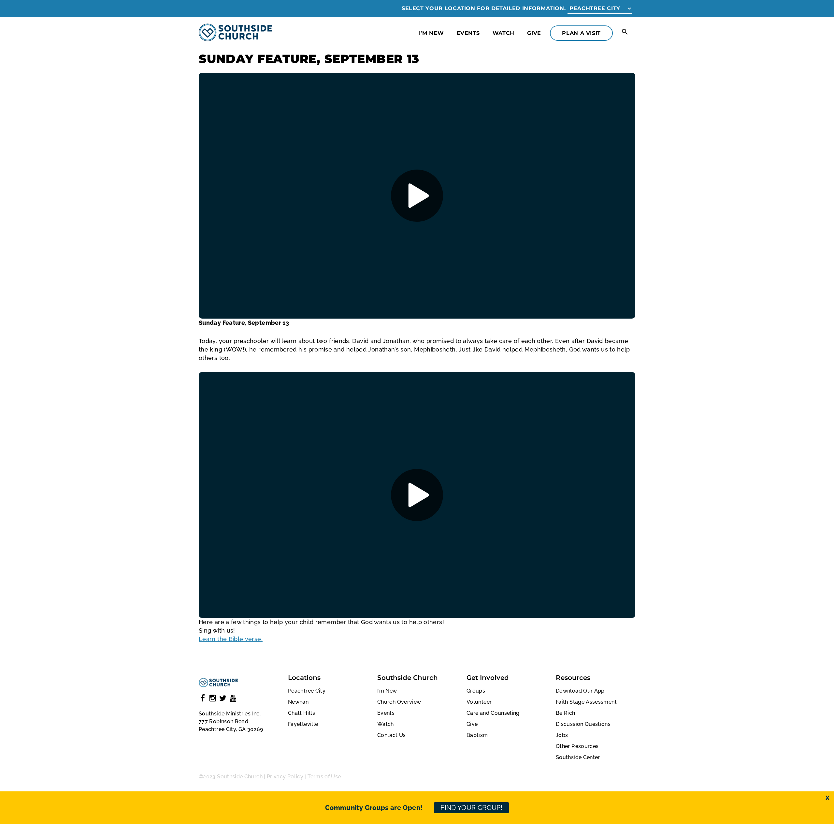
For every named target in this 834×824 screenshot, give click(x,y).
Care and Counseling (493, 713)
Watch (503, 33)
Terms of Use (324, 776)
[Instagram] (213, 699)
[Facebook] (203, 699)
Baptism (477, 735)
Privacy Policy (285, 776)
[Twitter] (223, 699)
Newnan (298, 702)
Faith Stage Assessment (586, 702)
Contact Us (391, 735)
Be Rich (565, 713)
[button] (625, 32)
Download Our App (580, 691)
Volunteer (479, 702)
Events (468, 33)
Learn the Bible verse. (231, 639)
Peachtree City (306, 691)
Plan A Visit (581, 33)
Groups (476, 691)
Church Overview (399, 702)
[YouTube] (233, 699)
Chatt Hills (301, 713)
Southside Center (578, 757)
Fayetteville (303, 724)
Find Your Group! (471, 808)
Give (534, 33)
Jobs (562, 735)
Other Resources (577, 746)
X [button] (827, 797)
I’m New (431, 33)
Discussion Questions (583, 724)
